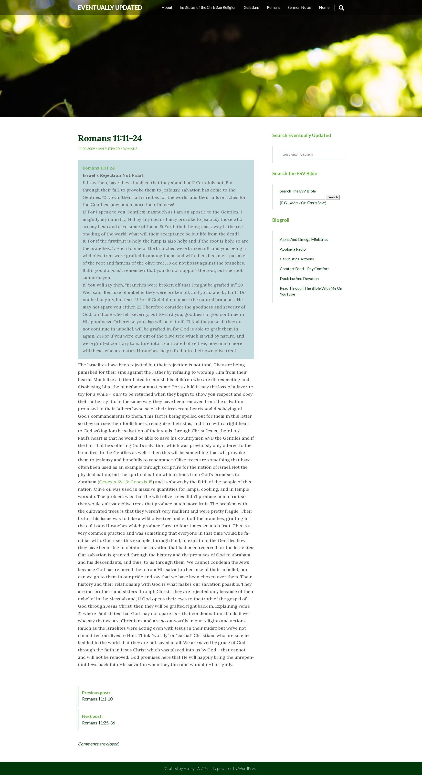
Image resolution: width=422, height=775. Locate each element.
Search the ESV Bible (298, 191)
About (167, 7)
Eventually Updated (110, 7)
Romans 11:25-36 (98, 719)
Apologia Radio (293, 249)
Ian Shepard (109, 149)
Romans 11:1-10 (97, 695)
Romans (273, 7)
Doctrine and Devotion (299, 278)
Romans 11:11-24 (99, 168)
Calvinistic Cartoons (297, 258)
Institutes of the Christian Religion (208, 7)
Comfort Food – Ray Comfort (304, 268)
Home (324, 7)
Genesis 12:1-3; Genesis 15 (126, 482)
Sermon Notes (300, 7)
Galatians (252, 7)
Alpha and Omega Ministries (304, 239)
